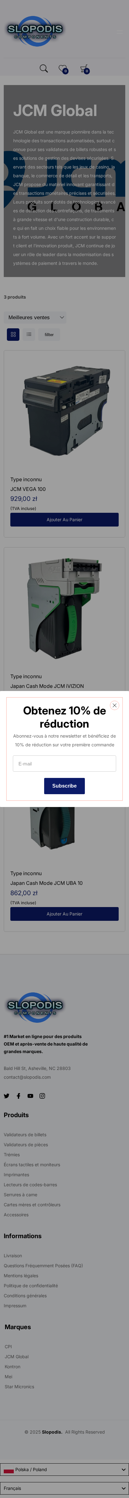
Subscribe (64, 786)
